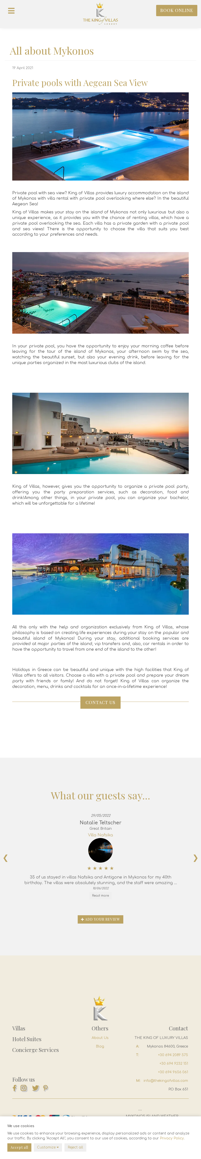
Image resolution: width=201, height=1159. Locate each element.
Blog (100, 1046)
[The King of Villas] (100, 13)
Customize (47, 1147)
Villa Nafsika (100, 835)
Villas (18, 1028)
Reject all (75, 1147)
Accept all (19, 1147)
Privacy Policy (172, 1138)
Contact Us (100, 702)
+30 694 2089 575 (173, 1055)
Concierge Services (35, 1049)
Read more (100, 895)
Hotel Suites (26, 1039)
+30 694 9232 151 (174, 1063)
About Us (100, 1038)
